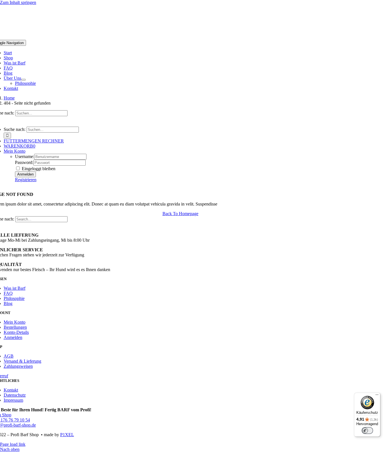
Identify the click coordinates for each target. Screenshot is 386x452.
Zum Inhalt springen (18, 2)
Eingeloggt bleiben (38, 168)
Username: (24, 156)
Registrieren (25, 179)
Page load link (12, 444)
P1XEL (67, 434)
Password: (24, 162)
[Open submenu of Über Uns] (23, 80)
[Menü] (377, 396)
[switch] (367, 430)
